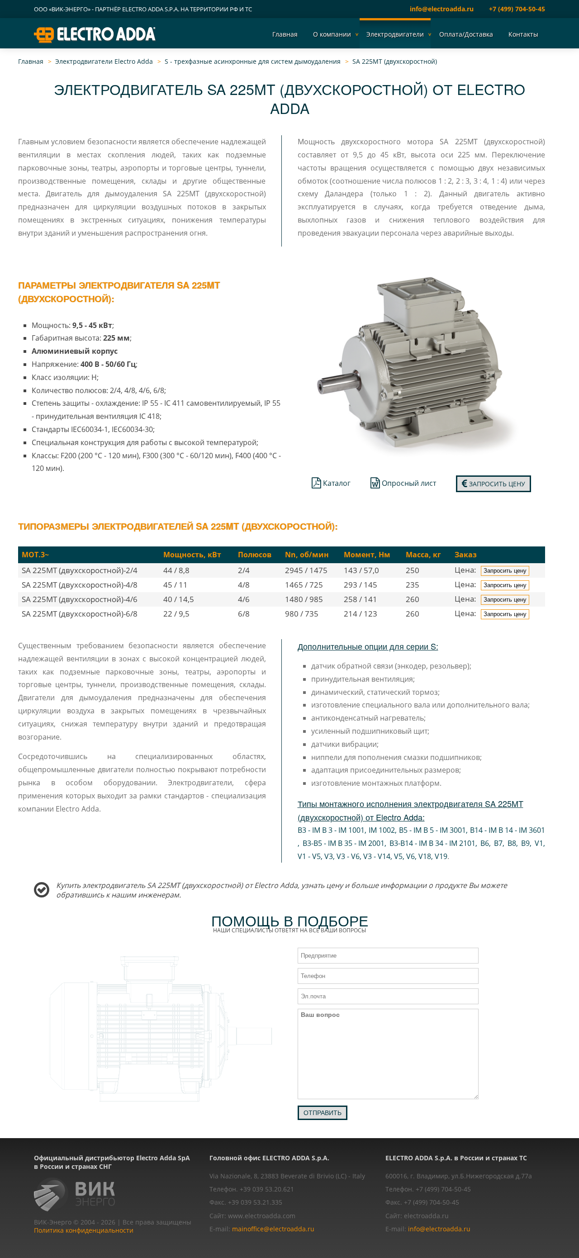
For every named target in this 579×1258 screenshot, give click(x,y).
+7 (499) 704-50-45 (517, 9)
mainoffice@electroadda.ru (273, 1229)
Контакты (523, 34)
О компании (332, 34)
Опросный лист (408, 483)
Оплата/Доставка (466, 34)
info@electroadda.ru (442, 9)
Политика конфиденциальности (83, 1230)
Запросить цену (496, 483)
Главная (285, 34)
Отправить (323, 1112)
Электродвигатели (395, 34)
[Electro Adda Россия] (95, 35)
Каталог (336, 483)
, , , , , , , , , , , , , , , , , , (422, 843)
